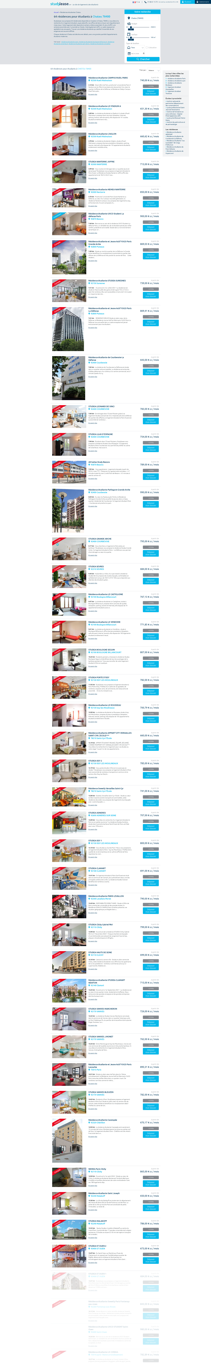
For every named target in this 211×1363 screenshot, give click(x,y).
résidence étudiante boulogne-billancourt (93, 42)
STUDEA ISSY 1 (95, 840)
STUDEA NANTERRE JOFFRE (101, 161)
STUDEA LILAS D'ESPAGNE (100, 434)
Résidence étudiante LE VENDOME (104, 622)
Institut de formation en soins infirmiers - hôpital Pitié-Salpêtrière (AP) (175, 114)
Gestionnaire (204, 2)
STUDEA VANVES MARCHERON (102, 1009)
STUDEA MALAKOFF (97, 1221)
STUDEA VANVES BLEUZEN (100, 1092)
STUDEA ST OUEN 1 (97, 1274)
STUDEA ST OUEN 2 (97, 1246)
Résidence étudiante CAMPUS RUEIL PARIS (108, 78)
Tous (133, 47)
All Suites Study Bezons (99, 462)
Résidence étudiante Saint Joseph (104, 1193)
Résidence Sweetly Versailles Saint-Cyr (105, 788)
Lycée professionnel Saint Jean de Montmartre (175, 108)
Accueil (56, 12)
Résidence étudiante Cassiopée (102, 1120)
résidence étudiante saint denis (78, 44)
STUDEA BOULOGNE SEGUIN (101, 649)
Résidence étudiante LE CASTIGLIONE (105, 594)
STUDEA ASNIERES (97, 813)
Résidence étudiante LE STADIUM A (104, 106)
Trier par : (143, 70)
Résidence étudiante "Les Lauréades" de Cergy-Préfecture (175, 143)
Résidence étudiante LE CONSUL (103, 1357)
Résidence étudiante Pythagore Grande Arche (109, 489)
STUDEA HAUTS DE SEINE (100, 952)
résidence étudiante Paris (177, 78)
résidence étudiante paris (69, 42)
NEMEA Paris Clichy (97, 1169)
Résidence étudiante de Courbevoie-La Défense (174, 137)
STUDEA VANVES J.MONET (100, 1036)
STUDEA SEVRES (96, 566)
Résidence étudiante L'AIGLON (102, 134)
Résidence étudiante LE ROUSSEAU (104, 705)
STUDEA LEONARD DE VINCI (101, 406)
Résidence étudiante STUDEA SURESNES (107, 280)
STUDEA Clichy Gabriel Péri (100, 924)
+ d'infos (151, 86)
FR (135, 2)
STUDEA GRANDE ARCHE (99, 539)
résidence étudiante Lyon (176, 81)
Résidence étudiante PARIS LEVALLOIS (106, 896)
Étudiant (188, 2)
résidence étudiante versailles (100, 44)
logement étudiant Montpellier (173, 88)
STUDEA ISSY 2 (95, 761)
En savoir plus (92, 94)
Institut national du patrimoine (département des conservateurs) (174, 103)
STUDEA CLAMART (97, 868)
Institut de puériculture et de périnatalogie (175, 123)
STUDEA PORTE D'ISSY (98, 677)
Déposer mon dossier (151, 92)
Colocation (152, 47)
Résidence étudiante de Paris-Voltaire (174, 148)
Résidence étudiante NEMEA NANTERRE (107, 189)
